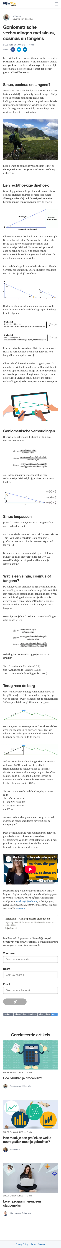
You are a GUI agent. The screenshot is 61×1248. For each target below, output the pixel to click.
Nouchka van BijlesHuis (23, 18)
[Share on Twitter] (19, 49)
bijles (41, 1014)
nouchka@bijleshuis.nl (26, 901)
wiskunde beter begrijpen (25, 1014)
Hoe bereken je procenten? (22, 1078)
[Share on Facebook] (13, 49)
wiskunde (8, 1014)
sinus (47, 1014)
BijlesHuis (21, 908)
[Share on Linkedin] (25, 49)
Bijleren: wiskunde (14, 44)
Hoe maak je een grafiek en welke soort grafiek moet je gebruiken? (27, 1139)
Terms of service (38, 1244)
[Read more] (30, 1055)
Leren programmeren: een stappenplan (22, 1203)
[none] (56, 4)
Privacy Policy (22, 1244)
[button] (30, 923)
